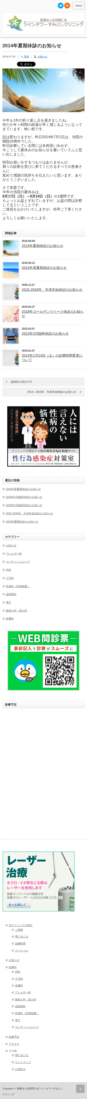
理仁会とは (21, 936)
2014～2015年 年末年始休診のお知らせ (51, 391)
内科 (8, 569)
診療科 (13, 967)
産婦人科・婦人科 (16, 610)
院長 (26, 56)
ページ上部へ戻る (80, 1089)
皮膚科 (10, 618)
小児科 (10, 578)
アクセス (14, 1043)
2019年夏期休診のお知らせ (42, 246)
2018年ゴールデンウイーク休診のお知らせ (53, 314)
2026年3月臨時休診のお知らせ (24, 505)
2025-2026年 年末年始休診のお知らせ (52, 290)
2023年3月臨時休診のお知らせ (45, 333)
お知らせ (42, 56)
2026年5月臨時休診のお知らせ (24, 496)
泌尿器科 (11, 594)
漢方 (8, 602)
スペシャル (21, 950)
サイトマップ (23, 1062)
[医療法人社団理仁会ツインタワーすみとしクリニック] (43, 23)
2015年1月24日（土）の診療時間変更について (52, 357)
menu (78, 5)
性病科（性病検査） (18, 586)
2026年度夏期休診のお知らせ (23, 489)
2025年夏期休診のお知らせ (22, 521)
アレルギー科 (14, 553)
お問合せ (20, 1069)
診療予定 (14, 1036)
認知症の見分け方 (21, 381)
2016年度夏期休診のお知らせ (44, 268)
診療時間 (20, 943)
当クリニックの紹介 (21, 925)
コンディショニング (18, 561)
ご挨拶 (19, 929)
